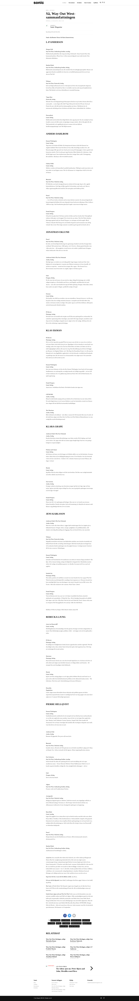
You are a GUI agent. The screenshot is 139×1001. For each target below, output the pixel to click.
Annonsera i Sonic (73, 982)
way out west (63, 926)
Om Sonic (72, 986)
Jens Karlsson (66, 920)
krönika (58, 923)
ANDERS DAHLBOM (55, 920)
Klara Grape (86, 920)
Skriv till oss (72, 984)
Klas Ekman (51, 923)
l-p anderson (66, 923)
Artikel (52, 10)
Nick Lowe (54, 984)
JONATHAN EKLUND (76, 920)
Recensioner (72, 2)
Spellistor (95, 2)
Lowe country (55, 982)
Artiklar (64, 2)
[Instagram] (104, 2)
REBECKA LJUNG (87, 923)
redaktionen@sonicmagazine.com (94, 982)
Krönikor (79, 2)
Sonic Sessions (87, 2)
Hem (47, 10)
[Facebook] (65, 915)
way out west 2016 (74, 926)
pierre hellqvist (76, 923)
